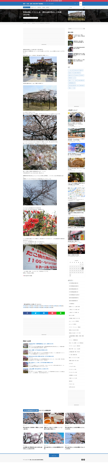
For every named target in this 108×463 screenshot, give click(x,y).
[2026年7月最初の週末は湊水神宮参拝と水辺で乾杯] (70, 49)
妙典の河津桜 (77, 72)
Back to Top (54, 455)
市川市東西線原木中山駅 (33, 17)
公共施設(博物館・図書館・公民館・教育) (76, 335)
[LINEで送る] (60, 313)
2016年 (34, 307)
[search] (84, 7)
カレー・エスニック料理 (73, 321)
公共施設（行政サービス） (74, 318)
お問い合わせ (71, 386)
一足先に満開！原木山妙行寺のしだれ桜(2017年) (38, 368)
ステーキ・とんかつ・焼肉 (79, 185)
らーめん (71, 70)
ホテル (70, 363)
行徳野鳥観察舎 (72, 82)
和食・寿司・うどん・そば (74, 348)
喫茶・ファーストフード (73, 357)
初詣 (81, 70)
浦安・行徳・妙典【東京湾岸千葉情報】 (37, 459)
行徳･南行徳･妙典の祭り (74, 85)
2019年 (59, 305)
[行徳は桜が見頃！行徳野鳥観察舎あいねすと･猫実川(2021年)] (25, 345)
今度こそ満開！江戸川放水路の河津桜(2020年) (38, 350)
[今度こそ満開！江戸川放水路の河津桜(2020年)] (25, 351)
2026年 (24, 305)
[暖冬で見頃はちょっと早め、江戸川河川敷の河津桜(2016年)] (25, 364)
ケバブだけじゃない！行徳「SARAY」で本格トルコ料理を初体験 (79, 36)
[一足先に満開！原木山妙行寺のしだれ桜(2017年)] (25, 370)
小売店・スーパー (72, 378)
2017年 (29, 307)
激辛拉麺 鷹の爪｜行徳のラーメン (74, 241)
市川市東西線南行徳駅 (78, 199)
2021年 (49, 305)
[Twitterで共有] (35, 313)
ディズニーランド (72, 372)
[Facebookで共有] (27, 313)
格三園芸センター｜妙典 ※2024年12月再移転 (76, 227)
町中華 (82, 75)
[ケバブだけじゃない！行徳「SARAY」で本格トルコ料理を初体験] (70, 37)
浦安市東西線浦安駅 (72, 288)
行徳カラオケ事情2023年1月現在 (73, 254)
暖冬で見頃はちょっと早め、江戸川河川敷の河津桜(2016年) (41, 362)
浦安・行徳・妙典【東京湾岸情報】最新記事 (54, 0)
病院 (70, 381)
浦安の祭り (71, 75)
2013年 (49, 307)
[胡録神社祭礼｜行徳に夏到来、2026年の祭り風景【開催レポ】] (70, 43)
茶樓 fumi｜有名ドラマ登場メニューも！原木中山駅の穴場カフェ (53, 428)
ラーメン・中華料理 (76, 200)
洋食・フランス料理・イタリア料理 (75, 342)
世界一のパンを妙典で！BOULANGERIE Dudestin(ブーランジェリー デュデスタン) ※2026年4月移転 (75, 124)
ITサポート (71, 384)
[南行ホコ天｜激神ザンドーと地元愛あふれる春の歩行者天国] (70, 61)
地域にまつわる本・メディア (74, 332)
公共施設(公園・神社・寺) (73, 351)
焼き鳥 (77, 75)
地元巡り (71, 72)
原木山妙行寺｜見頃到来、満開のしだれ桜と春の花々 (33, 428)
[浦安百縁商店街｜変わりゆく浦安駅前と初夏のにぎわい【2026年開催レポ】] (70, 55)
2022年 (44, 305)
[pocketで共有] (52, 313)
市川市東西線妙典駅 (72, 126)
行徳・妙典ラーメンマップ (72, 198)
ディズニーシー (72, 369)
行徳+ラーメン (33, 7)
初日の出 (76, 70)
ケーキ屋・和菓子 (78, 141)
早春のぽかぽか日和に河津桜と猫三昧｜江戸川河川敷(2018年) (41, 356)
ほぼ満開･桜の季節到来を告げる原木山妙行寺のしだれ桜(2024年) (32, 448)
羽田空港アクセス (72, 77)
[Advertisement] (44, 36)
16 (82, 268)
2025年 (29, 305)
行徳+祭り (39, 7)
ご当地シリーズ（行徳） (73, 309)
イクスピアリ (71, 366)
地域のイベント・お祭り (73, 306)
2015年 (39, 307)
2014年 (44, 307)
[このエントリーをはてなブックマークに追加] (44, 313)
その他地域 (71, 303)
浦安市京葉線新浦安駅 (72, 215)
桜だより (70, 315)
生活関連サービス (78, 256)
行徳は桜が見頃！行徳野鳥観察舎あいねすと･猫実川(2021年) (41, 343)
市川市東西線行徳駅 (72, 141)
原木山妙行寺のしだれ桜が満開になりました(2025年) (75, 428)
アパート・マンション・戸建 (74, 327)
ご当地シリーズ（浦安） (73, 312)
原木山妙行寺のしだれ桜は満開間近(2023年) (53, 448)
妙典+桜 (47, 7)
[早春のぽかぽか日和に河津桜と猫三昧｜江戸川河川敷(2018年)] (25, 358)
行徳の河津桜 (81, 80)
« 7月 (70, 275)
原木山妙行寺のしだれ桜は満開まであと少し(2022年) (75, 448)
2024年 (34, 305)
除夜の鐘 (82, 85)
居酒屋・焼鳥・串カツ (73, 360)
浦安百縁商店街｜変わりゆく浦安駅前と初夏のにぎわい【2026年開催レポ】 (79, 54)
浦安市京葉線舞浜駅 (72, 300)
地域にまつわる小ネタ (79, 215)
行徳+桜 (43, 7)
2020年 (54, 305)
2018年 (24, 307)
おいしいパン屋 (77, 126)
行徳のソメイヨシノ (73, 80)
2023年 (39, 305)
